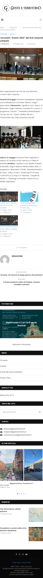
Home (2, 27)
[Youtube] (26, 554)
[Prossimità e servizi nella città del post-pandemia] (36, 534)
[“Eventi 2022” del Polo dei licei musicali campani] (9, 197)
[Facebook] (16, 554)
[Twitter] (19, 554)
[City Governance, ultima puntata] (36, 515)
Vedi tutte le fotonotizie (21, 344)
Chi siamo (4, 360)
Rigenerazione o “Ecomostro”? (21, 483)
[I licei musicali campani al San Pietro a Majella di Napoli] (9, 220)
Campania (13, 27)
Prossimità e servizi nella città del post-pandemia (13, 529)
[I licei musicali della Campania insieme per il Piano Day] (29, 197)
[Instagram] (23, 554)
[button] (2, 324)
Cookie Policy (16, 562)
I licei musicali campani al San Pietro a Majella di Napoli (9, 228)
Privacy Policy (5, 378)
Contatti (3, 366)
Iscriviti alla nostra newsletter (11, 372)
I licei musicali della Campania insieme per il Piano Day (29, 205)
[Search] (40, 19)
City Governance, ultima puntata (10, 510)
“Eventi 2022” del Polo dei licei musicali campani (8, 205)
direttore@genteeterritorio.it (14, 429)
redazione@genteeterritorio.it (15, 432)
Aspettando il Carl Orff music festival (21, 324)
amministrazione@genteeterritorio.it (18, 435)
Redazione (5, 44)
